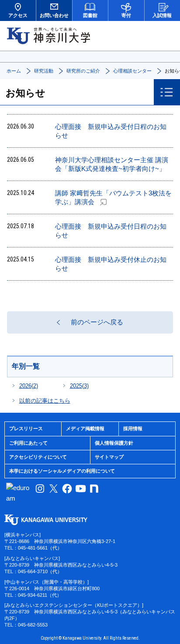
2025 (79, 386)
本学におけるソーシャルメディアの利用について (62, 470)
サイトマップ (109, 457)
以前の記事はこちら (44, 400)
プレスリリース (26, 428)
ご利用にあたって (28, 443)
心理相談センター (132, 70)
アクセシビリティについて (38, 457)
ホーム (14, 70)
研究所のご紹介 (83, 70)
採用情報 (132, 428)
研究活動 (43, 70)
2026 (28, 386)
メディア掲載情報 (85, 428)
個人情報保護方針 (114, 443)
